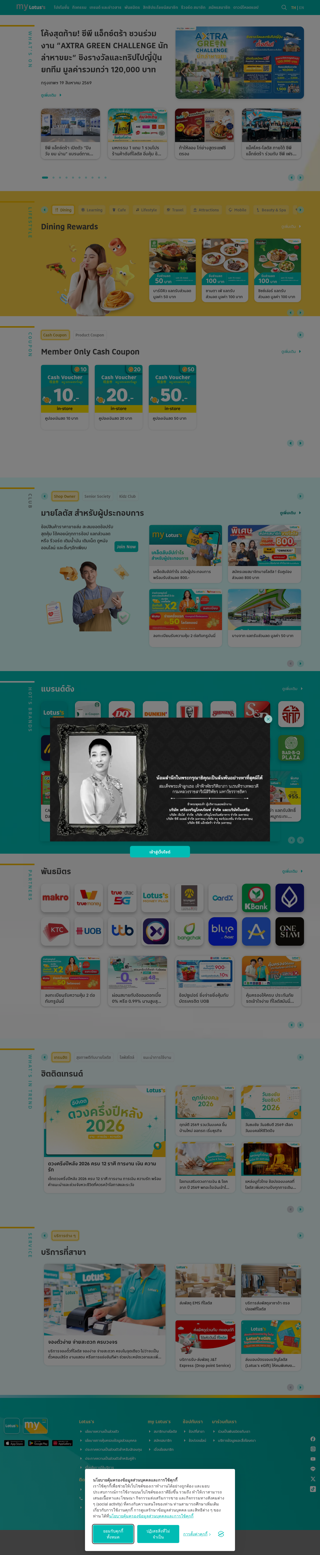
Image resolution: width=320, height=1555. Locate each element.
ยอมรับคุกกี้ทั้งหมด (113, 1534)
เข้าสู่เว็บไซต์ (160, 852)
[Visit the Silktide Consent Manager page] (221, 1534)
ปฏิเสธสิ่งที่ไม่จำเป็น (158, 1534)
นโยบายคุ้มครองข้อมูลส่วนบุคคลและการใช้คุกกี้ (151, 1516)
